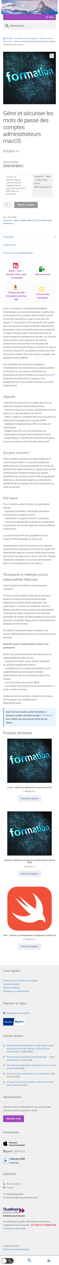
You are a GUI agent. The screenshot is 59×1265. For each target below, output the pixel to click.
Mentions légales (11, 987)
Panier (45, 1258)
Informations (46, 715)
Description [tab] (8, 237)
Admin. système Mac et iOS (25, 220)
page (39, 539)
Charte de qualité (11, 984)
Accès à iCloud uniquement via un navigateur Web (31, 1073)
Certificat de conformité (14, 1228)
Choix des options (29, 798)
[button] (52, 56)
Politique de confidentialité (16, 991)
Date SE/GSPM (10, 162)
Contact (10, 1187)
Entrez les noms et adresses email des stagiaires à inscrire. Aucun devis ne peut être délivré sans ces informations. (15, 187)
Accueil (9, 38)
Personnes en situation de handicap (20, 980)
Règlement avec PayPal (17, 1013)
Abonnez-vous (13, 1118)
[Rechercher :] (29, 26)
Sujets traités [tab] (9, 245)
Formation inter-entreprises (26, 38)
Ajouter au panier (26, 205)
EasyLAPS (50, 375)
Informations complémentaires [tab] (18, 253)
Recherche (29, 1260)
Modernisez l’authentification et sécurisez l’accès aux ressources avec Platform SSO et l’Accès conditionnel (30, 1048)
